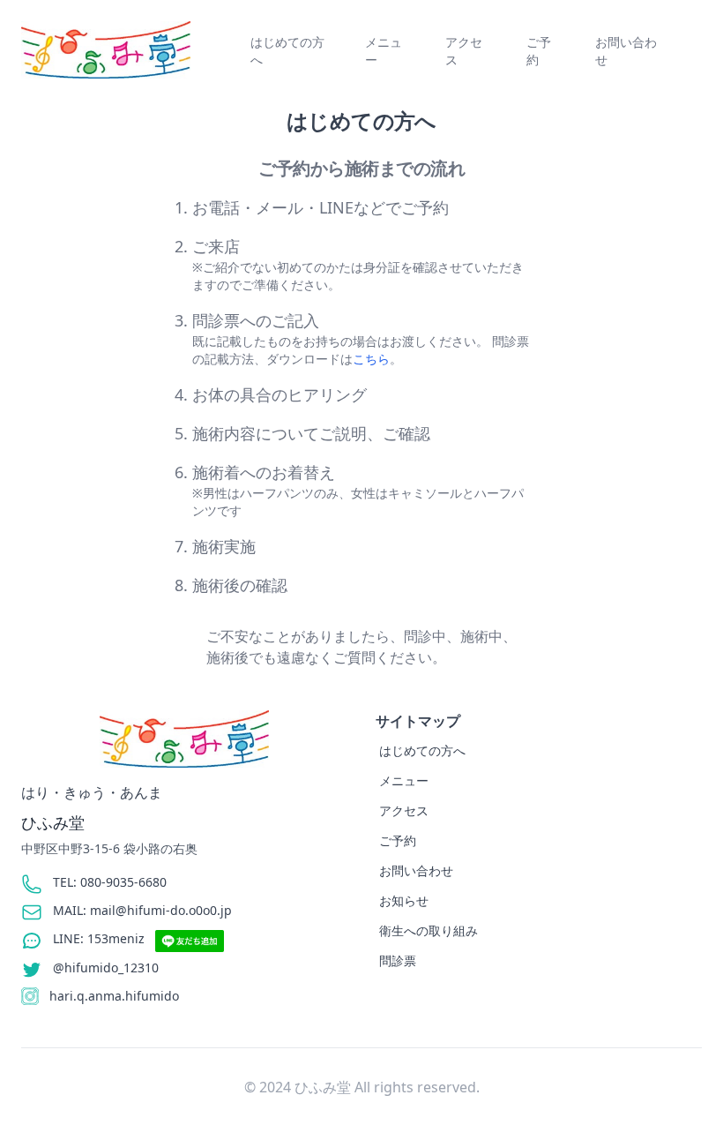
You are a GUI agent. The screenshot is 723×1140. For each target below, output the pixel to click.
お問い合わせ (626, 51)
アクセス (463, 51)
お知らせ (404, 900)
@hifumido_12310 (106, 967)
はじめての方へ (287, 51)
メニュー (383, 51)
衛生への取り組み (428, 930)
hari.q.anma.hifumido (114, 995)
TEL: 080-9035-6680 (110, 882)
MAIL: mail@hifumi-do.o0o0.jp (142, 910)
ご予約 (538, 51)
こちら (371, 358)
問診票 (397, 960)
